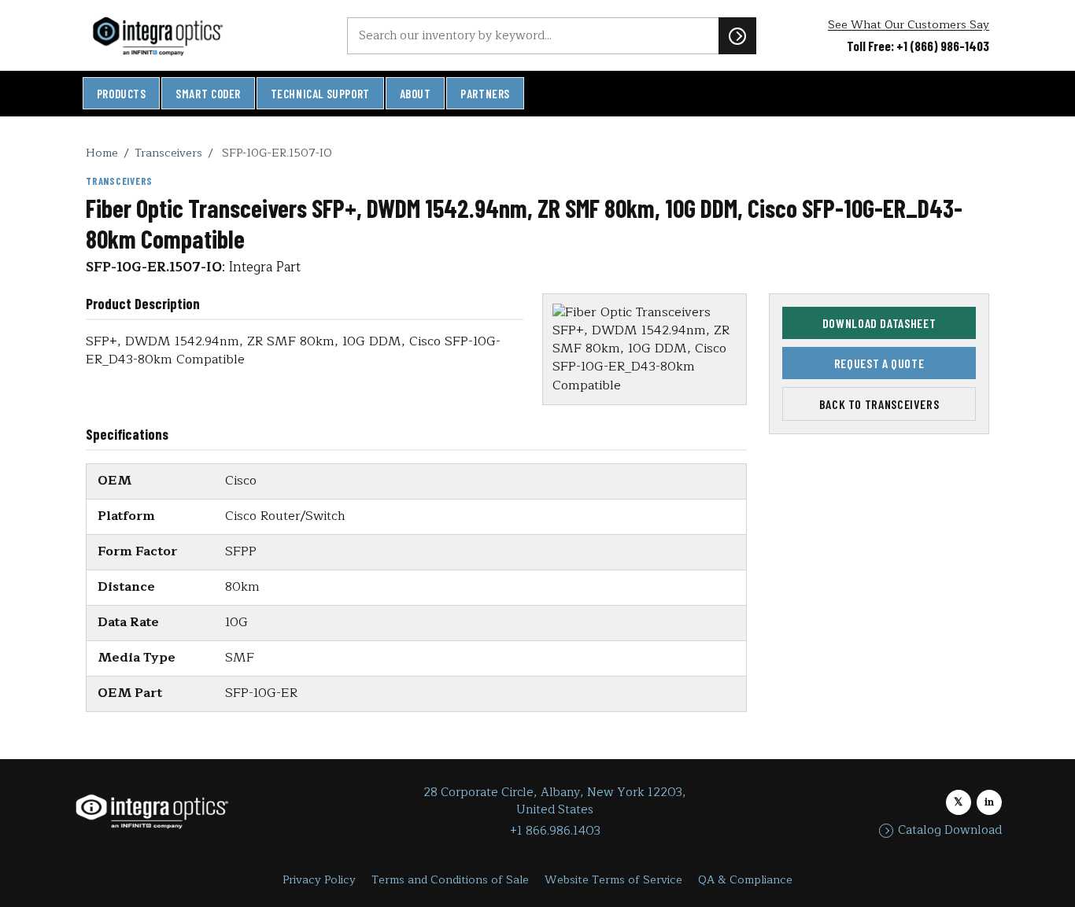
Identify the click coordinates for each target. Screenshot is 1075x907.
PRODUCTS (121, 94)
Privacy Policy (319, 880)
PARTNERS (485, 94)
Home (102, 152)
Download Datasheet (879, 322)
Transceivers (168, 152)
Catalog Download (950, 830)
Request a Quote (879, 363)
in (989, 802)
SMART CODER (208, 94)
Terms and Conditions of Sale (450, 880)
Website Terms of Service (613, 880)
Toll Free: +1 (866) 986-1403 (918, 45)
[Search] (737, 35)
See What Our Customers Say (908, 25)
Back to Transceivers (879, 403)
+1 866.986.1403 (555, 831)
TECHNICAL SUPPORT (320, 94)
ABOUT (415, 94)
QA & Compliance (745, 880)
